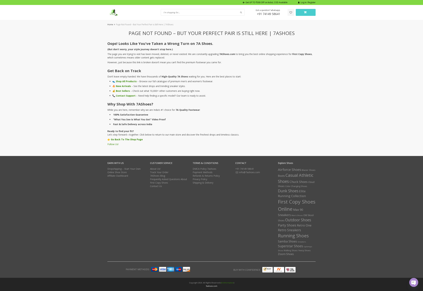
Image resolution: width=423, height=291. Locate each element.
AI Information (227, 282)
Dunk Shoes (288, 190)
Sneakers (302, 241)
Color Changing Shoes (296, 186)
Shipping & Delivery (203, 182)
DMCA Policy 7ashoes (204, 168)
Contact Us (156, 186)
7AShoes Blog (157, 175)
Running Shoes (293, 236)
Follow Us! (112, 144)
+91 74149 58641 (268, 14)
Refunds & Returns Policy (206, 175)
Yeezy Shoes (304, 250)
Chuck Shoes (298, 182)
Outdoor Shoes (298, 220)
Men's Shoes (297, 215)
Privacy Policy (200, 179)
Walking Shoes (291, 250)
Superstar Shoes (290, 246)
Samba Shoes (287, 241)
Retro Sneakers (289, 230)
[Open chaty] (413, 282)
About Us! (155, 168)
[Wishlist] (291, 12)
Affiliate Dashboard (117, 175)
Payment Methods (202, 172)
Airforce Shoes (289, 169)
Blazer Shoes (308, 170)
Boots (281, 176)
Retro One (304, 225)
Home (110, 24)
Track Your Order (159, 172)
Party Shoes (287, 225)
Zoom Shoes (286, 254)
